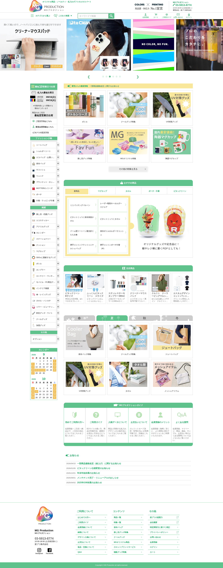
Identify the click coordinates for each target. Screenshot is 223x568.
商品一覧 (117, 517)
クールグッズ (119, 537)
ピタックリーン (180, 191)
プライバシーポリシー (159, 532)
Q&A (80, 552)
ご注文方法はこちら (44, 121)
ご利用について (85, 511)
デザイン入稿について (87, 537)
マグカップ (102, 191)
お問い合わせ (178, 17)
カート (156, 17)
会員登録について (85, 527)
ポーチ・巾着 (154, 191)
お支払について (84, 542)
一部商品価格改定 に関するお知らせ (104, 86)
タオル (128, 191)
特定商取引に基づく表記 (160, 527)
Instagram (39, 553)
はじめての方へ (84, 517)
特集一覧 (117, 522)
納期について (83, 532)
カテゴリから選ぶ (42, 16)
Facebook (49, 553)
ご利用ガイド (166, 17)
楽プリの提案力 (156, 517)
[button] (103, 76)
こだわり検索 (63, 16)
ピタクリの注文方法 (41, 132)
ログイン (189, 17)
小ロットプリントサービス (125, 547)
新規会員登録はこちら (45, 127)
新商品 (76, 191)
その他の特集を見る (128, 169)
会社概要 (153, 522)
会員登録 (145, 17)
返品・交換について (86, 547)
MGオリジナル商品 (121, 542)
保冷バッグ (118, 527)
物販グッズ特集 (120, 552)
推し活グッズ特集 (121, 532)
